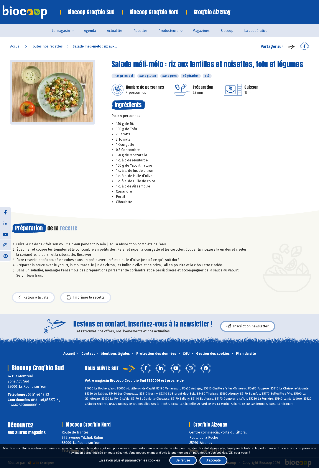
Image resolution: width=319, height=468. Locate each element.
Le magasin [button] (61, 31)
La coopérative (256, 31)
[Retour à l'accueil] (31, 12)
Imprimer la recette (89, 297)
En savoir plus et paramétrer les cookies (129, 460)
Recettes (140, 31)
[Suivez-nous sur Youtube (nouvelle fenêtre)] (5, 234)
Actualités (115, 31)
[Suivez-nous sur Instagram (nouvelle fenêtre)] (5, 245)
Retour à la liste (35, 297)
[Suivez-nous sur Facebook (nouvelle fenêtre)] (5, 212)
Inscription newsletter (251, 326)
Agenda (90, 31)
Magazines (201, 31)
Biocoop (226, 31)
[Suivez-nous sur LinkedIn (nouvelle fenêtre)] (5, 223)
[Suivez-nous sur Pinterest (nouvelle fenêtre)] (5, 255)
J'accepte (213, 460)
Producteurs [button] (168, 31)
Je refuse (183, 460)
